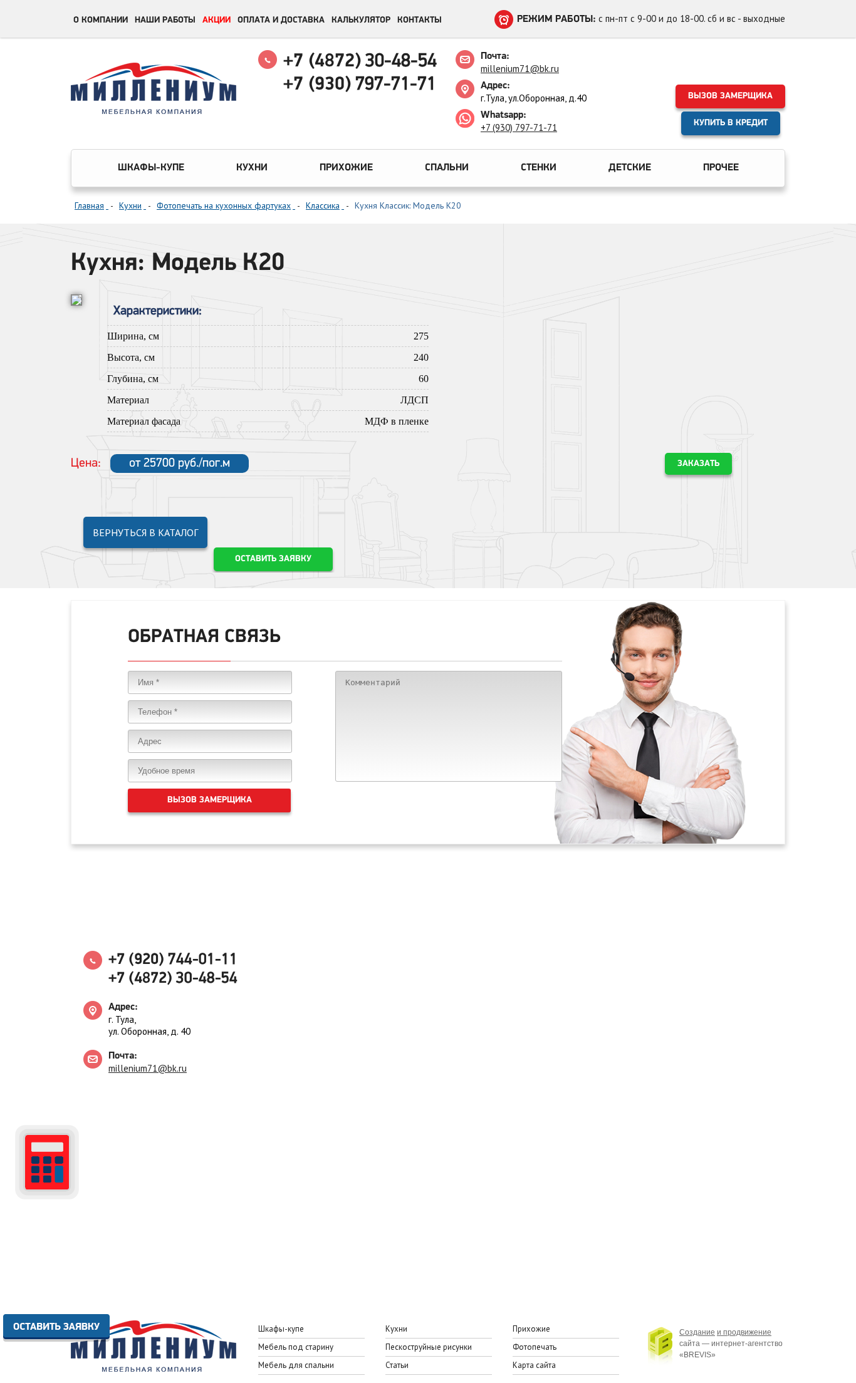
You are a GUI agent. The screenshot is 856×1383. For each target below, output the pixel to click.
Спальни (447, 168)
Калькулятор (360, 20)
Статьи (397, 1365)
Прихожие (346, 168)
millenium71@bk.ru (520, 69)
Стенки (538, 168)
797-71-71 (359, 85)
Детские (629, 168)
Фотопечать (534, 1347)
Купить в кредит (731, 123)
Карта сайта (534, 1365)
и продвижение (744, 1332)
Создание (697, 1332)
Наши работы (165, 20)
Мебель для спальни (296, 1365)
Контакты (419, 20)
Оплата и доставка (281, 20)
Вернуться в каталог (145, 532)
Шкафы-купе (151, 168)
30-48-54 (360, 61)
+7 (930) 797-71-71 (519, 127)
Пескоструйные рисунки (428, 1347)
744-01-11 (172, 960)
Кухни (252, 168)
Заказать (698, 464)
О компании (100, 20)
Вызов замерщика (730, 96)
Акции (216, 20)
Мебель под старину (295, 1347)
